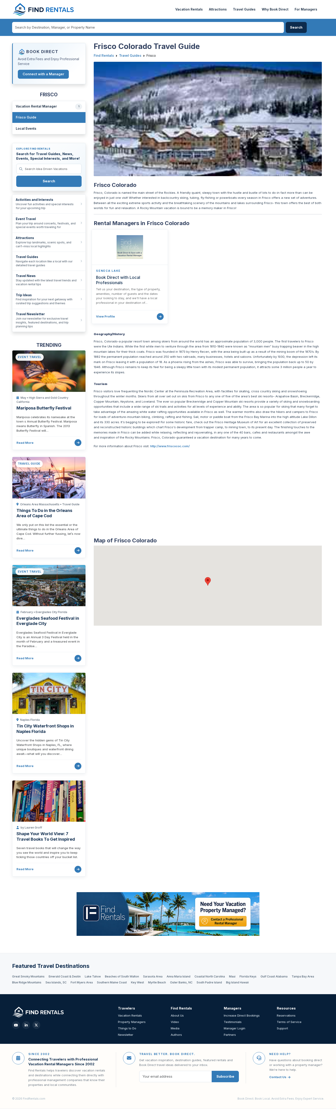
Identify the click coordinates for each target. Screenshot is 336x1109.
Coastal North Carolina (210, 976)
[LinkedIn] (26, 1025)
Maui (232, 976)
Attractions (218, 9)
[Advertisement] (208, 489)
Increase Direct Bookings (242, 1015)
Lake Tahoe (93, 976)
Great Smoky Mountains (28, 976)
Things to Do (127, 1028)
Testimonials (233, 1022)
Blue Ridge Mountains (26, 982)
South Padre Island (209, 982)
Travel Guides (244, 9)
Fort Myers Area (82, 982)
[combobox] (148, 27)
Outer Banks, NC (181, 982)
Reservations (286, 1015)
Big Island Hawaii (237, 982)
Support (282, 1028)
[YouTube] (16, 1025)
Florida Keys (248, 976)
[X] (36, 1025)
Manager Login (234, 1028)
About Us (177, 1015)
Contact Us (277, 1077)
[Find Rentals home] (43, 9)
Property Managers (132, 1022)
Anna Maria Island (178, 976)
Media (175, 1028)
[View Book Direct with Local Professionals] (160, 316)
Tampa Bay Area (303, 976)
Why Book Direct (275, 9)
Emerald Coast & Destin (65, 976)
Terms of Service (289, 1022)
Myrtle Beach (157, 982)
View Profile (105, 316)
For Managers (306, 9)
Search (49, 181)
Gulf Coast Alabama (274, 976)
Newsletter (125, 1034)
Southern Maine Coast (112, 982)
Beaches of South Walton (122, 976)
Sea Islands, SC (56, 982)
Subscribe (225, 1076)
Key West (137, 982)
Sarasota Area (153, 976)
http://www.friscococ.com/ (170, 446)
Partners (230, 1034)
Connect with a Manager (43, 74)
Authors (176, 1034)
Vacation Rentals (189, 9)
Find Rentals (104, 56)
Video (175, 1022)
